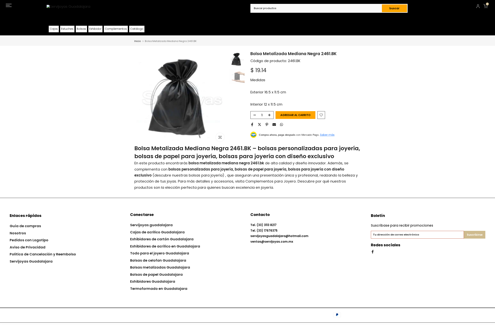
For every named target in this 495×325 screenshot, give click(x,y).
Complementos (116, 29)
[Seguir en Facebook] (372, 251)
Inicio (137, 41)
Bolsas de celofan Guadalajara (158, 260)
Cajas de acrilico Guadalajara (157, 232)
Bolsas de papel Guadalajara (156, 274)
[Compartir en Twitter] (259, 124)
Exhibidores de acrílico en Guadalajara (165, 246)
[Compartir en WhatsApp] (281, 124)
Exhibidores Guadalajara (152, 281)
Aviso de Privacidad (27, 247)
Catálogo (136, 29)
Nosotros (18, 233)
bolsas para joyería (206, 175)
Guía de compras (25, 225)
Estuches (67, 29)
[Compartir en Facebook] (252, 124)
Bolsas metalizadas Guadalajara (160, 267)
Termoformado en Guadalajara (158, 288)
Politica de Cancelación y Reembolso (43, 254)
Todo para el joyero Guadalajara (159, 253)
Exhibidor (95, 29)
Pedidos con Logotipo (29, 240)
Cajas (54, 29)
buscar (394, 8)
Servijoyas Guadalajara (31, 261)
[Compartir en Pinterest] (267, 124)
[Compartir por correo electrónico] (274, 124)
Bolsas (81, 29)
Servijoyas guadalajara (151, 225)
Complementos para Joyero (270, 181)
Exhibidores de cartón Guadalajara (162, 239)
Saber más (327, 135)
